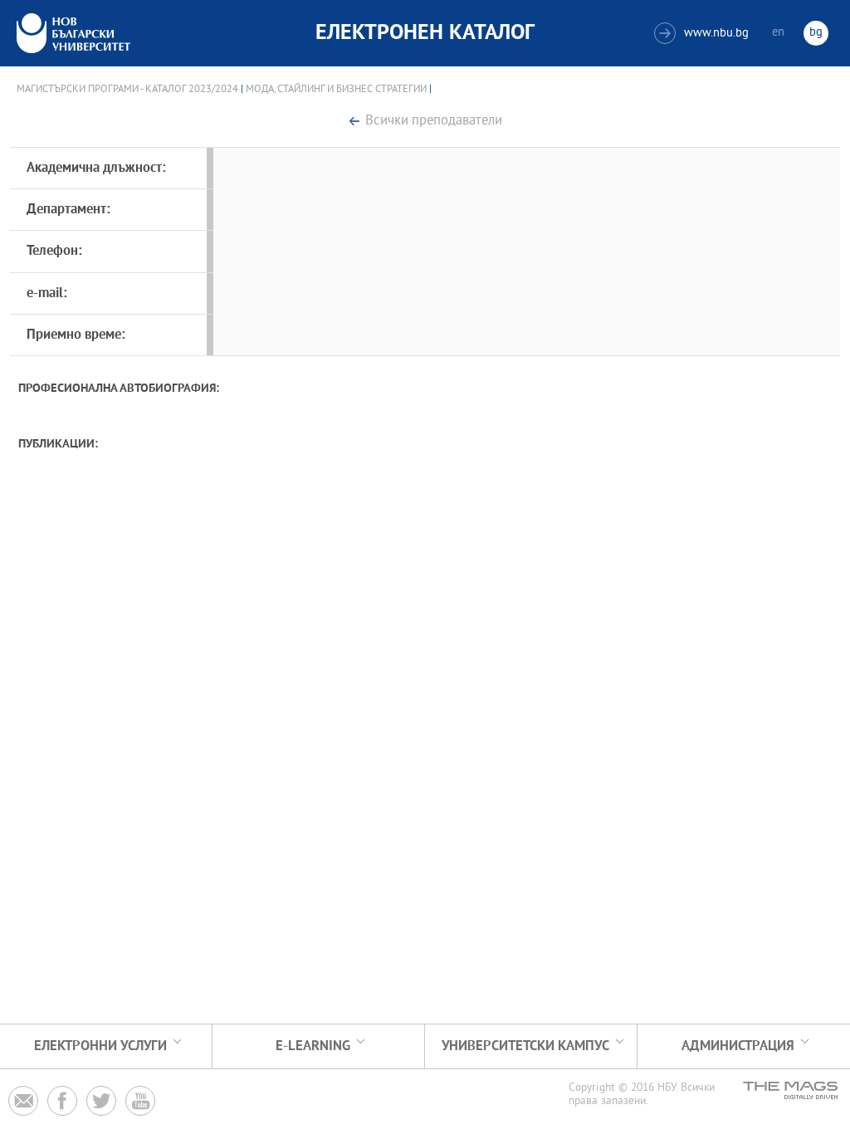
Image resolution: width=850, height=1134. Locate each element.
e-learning (313, 1046)
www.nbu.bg (703, 34)
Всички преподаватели (433, 121)
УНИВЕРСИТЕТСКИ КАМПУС (525, 1046)
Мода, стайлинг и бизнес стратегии (336, 89)
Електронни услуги (100, 1046)
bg (816, 33)
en (778, 33)
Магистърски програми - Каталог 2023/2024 (127, 89)
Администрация (737, 1046)
